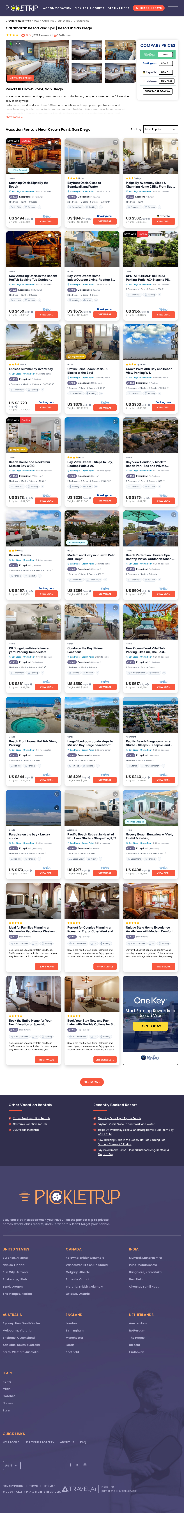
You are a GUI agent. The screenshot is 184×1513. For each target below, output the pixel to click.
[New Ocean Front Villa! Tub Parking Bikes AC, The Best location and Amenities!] (150, 622)
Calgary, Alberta (78, 1272)
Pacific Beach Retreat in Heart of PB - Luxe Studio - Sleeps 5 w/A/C (91, 836)
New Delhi (136, 1279)
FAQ (83, 1442)
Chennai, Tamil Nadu (144, 1287)
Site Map (49, 1486)
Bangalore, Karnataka (145, 1272)
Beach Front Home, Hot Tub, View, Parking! (33, 743)
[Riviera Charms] (33, 528)
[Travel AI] (78, 1489)
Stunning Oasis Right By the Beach (29, 184)
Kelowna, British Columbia (85, 1258)
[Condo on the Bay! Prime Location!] (92, 622)
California (48, 21)
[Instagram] (85, 1465)
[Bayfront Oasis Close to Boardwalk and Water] (92, 156)
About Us (67, 1442)
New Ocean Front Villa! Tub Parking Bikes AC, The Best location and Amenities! (145, 650)
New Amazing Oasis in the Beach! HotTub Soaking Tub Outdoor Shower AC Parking (33, 278)
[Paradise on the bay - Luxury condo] (33, 808)
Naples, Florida (13, 1265)
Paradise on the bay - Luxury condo (29, 836)
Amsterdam (138, 1323)
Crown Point (81, 21)
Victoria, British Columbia (84, 1287)
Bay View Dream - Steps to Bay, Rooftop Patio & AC (89, 464)
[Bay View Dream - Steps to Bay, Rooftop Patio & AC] (92, 435)
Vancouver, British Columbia (87, 1265)
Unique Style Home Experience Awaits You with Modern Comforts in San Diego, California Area (150, 929)
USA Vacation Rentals (26, 1130)
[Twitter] (77, 1465)
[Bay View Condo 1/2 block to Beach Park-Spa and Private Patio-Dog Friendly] (150, 435)
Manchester (74, 1338)
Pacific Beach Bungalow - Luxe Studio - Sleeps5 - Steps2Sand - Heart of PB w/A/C (149, 743)
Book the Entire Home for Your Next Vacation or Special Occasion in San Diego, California (32, 1022)
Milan (6, 1389)
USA (36, 21)
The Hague (137, 1338)
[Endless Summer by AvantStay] (33, 342)
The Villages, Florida (17, 1294)
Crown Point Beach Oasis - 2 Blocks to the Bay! (87, 371)
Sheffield (72, 1352)
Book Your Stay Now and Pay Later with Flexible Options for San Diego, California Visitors (91, 1022)
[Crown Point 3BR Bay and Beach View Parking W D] (150, 342)
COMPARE (165, 54)
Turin (6, 1410)
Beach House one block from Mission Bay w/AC (29, 464)
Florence (9, 1396)
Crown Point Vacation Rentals (31, 1118)
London (71, 1323)
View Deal (46, 221)
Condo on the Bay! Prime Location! (85, 650)
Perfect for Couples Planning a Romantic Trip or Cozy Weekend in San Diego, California (91, 929)
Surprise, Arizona (15, 1258)
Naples (8, 1403)
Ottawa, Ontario (78, 1294)
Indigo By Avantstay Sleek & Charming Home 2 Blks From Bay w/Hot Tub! (149, 185)
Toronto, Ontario (78, 1279)
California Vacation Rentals (30, 1124)
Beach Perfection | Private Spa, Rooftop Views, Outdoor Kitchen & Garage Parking (150, 557)
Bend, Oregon (13, 1287)
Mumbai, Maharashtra (145, 1258)
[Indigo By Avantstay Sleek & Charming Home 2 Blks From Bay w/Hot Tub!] (150, 156)
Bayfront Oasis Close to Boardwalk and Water (84, 184)
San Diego (64, 21)
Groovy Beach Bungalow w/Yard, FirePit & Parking (149, 836)
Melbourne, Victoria (17, 1330)
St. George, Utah (15, 1279)
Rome (7, 1382)
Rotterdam (137, 1330)
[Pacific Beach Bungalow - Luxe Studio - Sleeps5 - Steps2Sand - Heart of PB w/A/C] (150, 715)
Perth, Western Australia (20, 1352)
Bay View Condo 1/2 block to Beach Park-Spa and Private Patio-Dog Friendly (146, 464)
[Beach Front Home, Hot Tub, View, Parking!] (33, 715)
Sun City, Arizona (15, 1272)
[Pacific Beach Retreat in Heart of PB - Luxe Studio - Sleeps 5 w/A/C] (92, 808)
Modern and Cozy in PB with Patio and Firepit (91, 557)
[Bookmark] (18, 44)
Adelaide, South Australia (21, 1345)
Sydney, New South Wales (21, 1323)
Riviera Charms (20, 555)
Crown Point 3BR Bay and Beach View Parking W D (149, 371)
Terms (33, 1486)
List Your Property (39, 1442)
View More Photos (21, 78)
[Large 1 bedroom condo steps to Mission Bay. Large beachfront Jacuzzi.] (92, 715)
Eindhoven (136, 1352)
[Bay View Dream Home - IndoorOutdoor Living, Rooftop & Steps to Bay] (92, 249)
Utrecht (134, 1345)
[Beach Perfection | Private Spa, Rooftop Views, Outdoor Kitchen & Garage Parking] (150, 528)
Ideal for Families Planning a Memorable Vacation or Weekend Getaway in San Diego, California (32, 929)
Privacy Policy (13, 1486)
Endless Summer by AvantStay (31, 369)
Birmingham (75, 1330)
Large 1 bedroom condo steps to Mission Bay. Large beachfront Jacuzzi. (90, 743)
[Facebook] (70, 1465)
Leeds (70, 1345)
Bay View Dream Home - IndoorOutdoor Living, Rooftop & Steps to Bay (89, 278)
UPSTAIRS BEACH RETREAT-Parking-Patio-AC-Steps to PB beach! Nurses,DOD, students (147, 278)
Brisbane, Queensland (19, 1338)
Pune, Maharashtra (143, 1265)
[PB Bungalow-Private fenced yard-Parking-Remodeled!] (33, 622)
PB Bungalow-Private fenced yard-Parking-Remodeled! (29, 650)
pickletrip (21, 1492)
